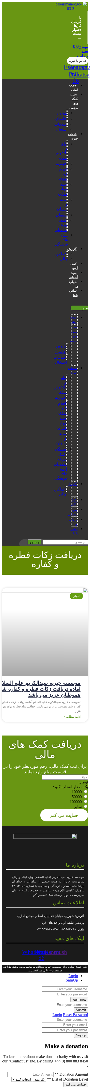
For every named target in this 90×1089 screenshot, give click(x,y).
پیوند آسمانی (73, 275)
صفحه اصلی (73, 88)
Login (57, 1015)
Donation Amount (71, 1074)
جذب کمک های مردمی (74, 101)
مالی (64, 259)
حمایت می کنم (64, 815)
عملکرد (60, 254)
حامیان (61, 118)
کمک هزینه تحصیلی (60, 225)
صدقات (60, 124)
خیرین (62, 113)
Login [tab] (73, 976)
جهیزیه (61, 163)
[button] (77, 61)
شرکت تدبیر (35, 970)
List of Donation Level (67, 1079)
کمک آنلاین (74, 266)
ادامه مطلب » (72, 716)
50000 (77, 797)
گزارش (71, 249)
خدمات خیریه (73, 136)
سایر (78, 807)
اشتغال (62, 129)
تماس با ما (73, 295)
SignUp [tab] (72, 980)
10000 (77, 792)
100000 (76, 802)
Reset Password (75, 1015)
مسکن (61, 214)
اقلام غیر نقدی (63, 174)
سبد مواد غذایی (62, 189)
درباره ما (73, 284)
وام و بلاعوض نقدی (60, 150)
